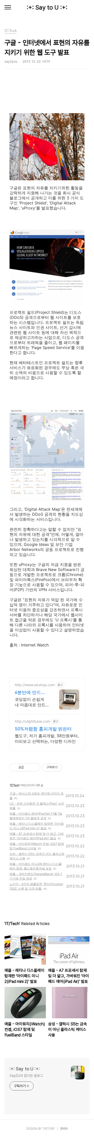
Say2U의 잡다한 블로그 (26, 1076)
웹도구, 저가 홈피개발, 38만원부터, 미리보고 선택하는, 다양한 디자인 (47, 738)
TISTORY (48, 1128)
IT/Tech (14, 785)
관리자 (64, 1128)
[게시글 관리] (35, 767)
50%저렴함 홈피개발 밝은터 (43, 728)
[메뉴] (8, 8)
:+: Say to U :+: (47, 7)
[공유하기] (28, 767)
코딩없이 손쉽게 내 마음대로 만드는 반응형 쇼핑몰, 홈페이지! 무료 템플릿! (30, 702)
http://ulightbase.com (32, 721)
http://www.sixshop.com (35, 685)
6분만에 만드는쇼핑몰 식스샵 (30, 692)
